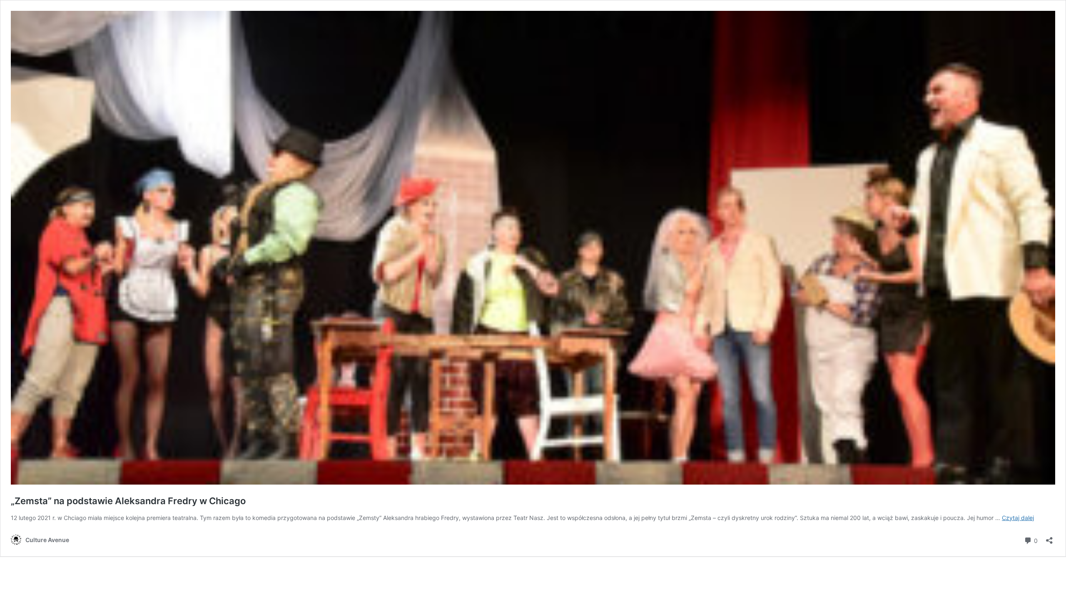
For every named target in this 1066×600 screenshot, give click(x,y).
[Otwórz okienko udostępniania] (1049, 537)
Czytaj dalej (1018, 517)
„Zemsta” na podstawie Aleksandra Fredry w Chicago (128, 500)
